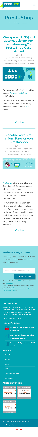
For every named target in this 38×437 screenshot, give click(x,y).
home (11, 23)
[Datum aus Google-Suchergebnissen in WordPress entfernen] (7, 336)
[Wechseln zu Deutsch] (21, 429)
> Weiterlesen (19, 122)
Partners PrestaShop (18, 93)
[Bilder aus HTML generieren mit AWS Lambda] (7, 344)
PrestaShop (22, 60)
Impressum (9, 378)
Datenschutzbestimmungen (21, 288)
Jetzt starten (26, 276)
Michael (19, 55)
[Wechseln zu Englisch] (17, 429)
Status (7, 364)
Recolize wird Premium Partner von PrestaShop (19, 138)
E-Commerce (13, 58)
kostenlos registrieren (13, 318)
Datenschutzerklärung (12, 374)
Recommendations (28, 154)
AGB (19, 281)
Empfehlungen (22, 149)
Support (7, 359)
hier (27, 106)
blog (17, 23)
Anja (18, 146)
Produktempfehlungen (26, 63)
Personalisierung (25, 58)
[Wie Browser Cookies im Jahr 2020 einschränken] (7, 328)
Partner (7, 355)
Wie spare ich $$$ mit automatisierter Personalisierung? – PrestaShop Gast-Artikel (19, 44)
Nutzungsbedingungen (9, 290)
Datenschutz (9, 283)
